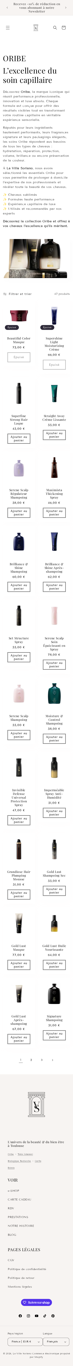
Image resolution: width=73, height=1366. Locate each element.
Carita (38, 1161)
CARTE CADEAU (19, 1199)
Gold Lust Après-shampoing (19, 1019)
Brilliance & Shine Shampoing (19, 567)
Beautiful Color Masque (19, 340)
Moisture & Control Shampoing (54, 719)
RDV (11, 1208)
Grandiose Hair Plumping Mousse (19, 875)
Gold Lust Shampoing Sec (54, 873)
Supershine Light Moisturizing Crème (54, 343)
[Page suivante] (52, 1060)
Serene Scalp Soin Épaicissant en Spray (54, 643)
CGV (11, 1260)
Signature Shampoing (54, 1017)
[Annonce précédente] (7, 7)
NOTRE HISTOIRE (21, 1226)
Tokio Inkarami (25, 1154)
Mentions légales (20, 1286)
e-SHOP (13, 1190)
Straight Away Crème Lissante (54, 417)
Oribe (11, 1154)
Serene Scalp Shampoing (18, 717)
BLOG (12, 1235)
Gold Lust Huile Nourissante (54, 947)
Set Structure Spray (19, 640)
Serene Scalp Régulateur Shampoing (18, 493)
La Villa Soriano (22, 1353)
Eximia (11, 1168)
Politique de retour (21, 1278)
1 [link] (20, 1060)
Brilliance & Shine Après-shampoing (54, 567)
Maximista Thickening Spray (54, 493)
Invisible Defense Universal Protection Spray (19, 797)
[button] (8, 27)
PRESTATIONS (18, 1217)
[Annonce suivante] (66, 7)
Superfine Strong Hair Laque (19, 419)
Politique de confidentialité (27, 1269)
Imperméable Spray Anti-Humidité (54, 793)
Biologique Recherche (19, 1161)
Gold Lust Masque (18, 947)
